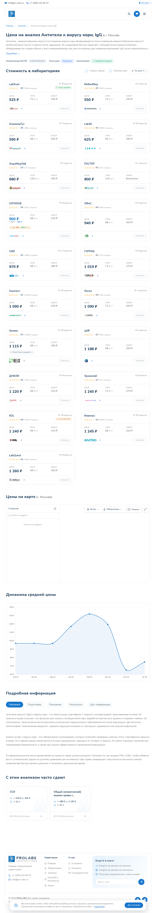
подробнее (99, 906)
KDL (11, 415)
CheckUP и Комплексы (53, 879)
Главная (9, 26)
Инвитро (89, 415)
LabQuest (15, 455)
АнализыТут (17, 124)
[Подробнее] (41, 816)
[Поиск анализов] (129, 14)
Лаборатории (54, 868)
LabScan (14, 84)
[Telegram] (144, 899)
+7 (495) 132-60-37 (39, 3)
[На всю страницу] (145, 509)
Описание (14, 704)
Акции (51, 885)
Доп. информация (100, 704)
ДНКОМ (14, 376)
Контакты (76, 868)
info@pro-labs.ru (16, 3)
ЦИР (87, 330)
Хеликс (13, 330)
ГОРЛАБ (89, 251)
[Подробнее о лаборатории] (22, 109)
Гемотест (14, 291)
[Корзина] (137, 14)
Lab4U (88, 124)
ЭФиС (88, 203)
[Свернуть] (55, 509)
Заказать (65, 108)
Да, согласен (134, 905)
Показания (55, 704)
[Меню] (144, 14)
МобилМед (91, 84)
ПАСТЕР (89, 163)
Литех (88, 291)
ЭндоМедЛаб (17, 163)
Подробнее (11, 53)
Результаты (75, 704)
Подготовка (34, 704)
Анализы (22, 26)
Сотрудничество (79, 872)
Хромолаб (90, 376)
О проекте (77, 863)
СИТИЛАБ (15, 203)
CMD (12, 251)
